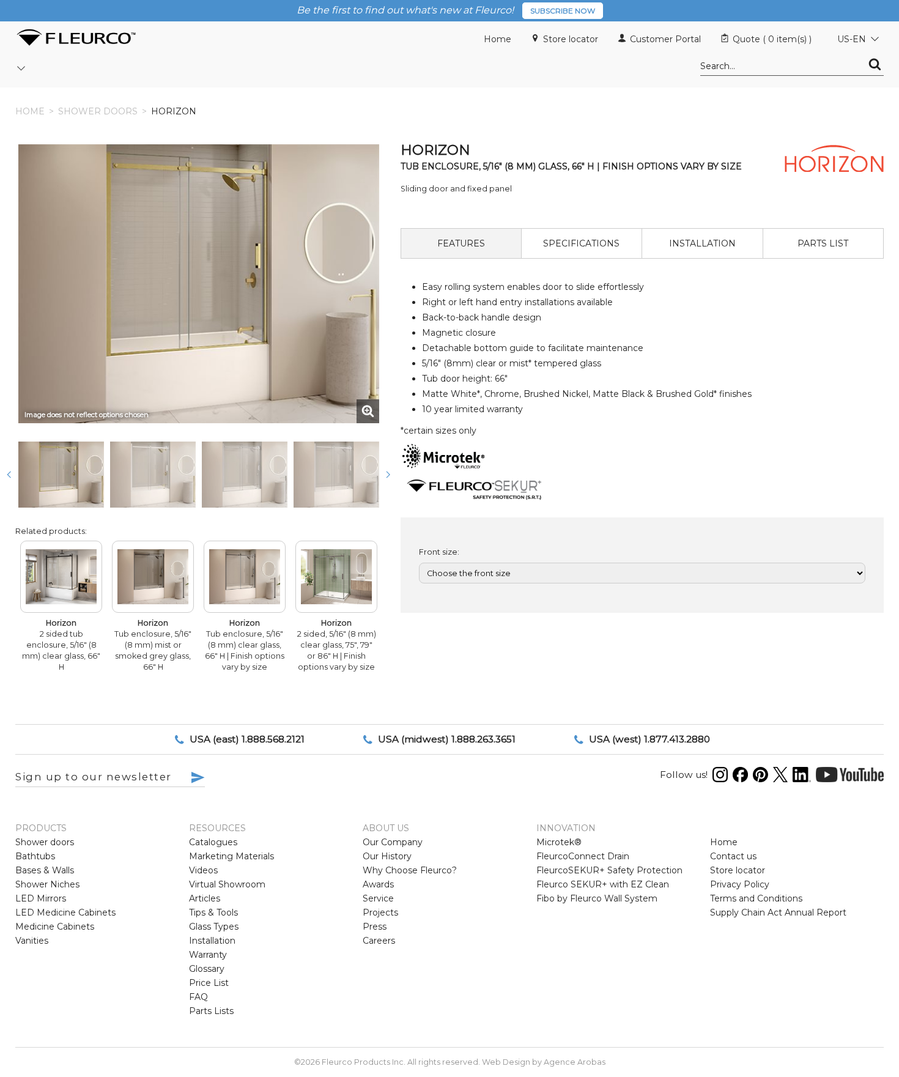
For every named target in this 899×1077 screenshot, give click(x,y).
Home (497, 39)
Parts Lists (211, 1010)
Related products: (51, 531)
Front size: (439, 552)
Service (378, 898)
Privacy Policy (739, 884)
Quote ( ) (772, 39)
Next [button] (388, 474)
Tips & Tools (213, 912)
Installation (212, 940)
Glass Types (214, 926)
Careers (379, 940)
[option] (61, 475)
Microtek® (559, 842)
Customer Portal (665, 39)
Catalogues (213, 842)
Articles (204, 898)
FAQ (198, 996)
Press (375, 926)
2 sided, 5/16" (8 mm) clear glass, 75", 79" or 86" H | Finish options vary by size (336, 645)
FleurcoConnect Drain (582, 856)
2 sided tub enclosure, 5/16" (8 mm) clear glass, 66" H (61, 645)
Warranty (208, 954)
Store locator (570, 39)
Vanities (31, 940)
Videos (203, 870)
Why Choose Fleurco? (410, 870)
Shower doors (98, 111)
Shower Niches (47, 884)
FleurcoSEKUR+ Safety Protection (609, 870)
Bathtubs (35, 856)
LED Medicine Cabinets (65, 912)
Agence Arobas (574, 1062)
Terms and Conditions (756, 898)
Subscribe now (562, 10)
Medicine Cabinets (54, 926)
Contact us (733, 856)
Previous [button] (9, 474)
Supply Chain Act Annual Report (778, 912)
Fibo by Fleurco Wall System (596, 898)
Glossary (206, 968)
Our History (387, 856)
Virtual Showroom (227, 884)
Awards (378, 884)
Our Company (393, 842)
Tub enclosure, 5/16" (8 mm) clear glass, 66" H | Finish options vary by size (244, 645)
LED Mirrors (40, 898)
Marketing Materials (231, 856)
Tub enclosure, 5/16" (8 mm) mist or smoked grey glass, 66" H (152, 645)
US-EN (851, 39)
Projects (380, 912)
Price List (209, 982)
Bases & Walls (44, 870)
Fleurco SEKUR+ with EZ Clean (602, 884)
